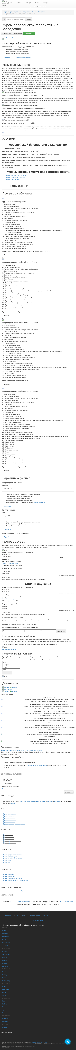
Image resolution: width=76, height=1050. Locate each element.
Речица (4, 960)
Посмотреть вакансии (9, 649)
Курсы (10, 3)
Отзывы (23, 915)
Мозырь (4, 963)
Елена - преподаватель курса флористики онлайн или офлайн (21, 750)
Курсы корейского (9, 818)
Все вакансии (69, 792)
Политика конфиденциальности (39, 1042)
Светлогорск (6, 954)
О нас (37, 3)
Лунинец (5, 1010)
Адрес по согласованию (10, 564)
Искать (29, 19)
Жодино (5, 945)
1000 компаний (65, 901)
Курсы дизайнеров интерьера (16, 177)
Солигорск (5, 936)
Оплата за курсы (34, 915)
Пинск (4, 1007)
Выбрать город (8, 37)
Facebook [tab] (14, 891)
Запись (19, 3)
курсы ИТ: (16, 849)
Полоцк (4, 975)
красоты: (14, 829)
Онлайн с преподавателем (11, 599)
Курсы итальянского (9, 820)
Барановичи (6, 1013)
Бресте (38, 801)
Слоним (5, 992)
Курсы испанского (9, 822)
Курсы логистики (8, 874)
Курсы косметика (8, 837)
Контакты (8, 915)
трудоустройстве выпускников (37, 765)
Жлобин (5, 966)
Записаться (29, 33)
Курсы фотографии (12, 179)
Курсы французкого (9, 814)
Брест (4, 1001)
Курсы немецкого (9, 816)
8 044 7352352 (42, 6)
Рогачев (4, 957)
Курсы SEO (7, 861)
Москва (4, 1027)
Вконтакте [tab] (5, 891)
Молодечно (6, 942)
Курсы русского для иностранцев (14, 824)
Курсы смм (6, 863)
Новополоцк (6, 981)
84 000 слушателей (19, 901)
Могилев (5, 1018)
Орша (4, 978)
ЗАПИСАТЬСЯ (8, 57)
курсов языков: (10, 808)
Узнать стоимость (40, 502)
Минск (4, 930)
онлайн (13, 803)
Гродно (44, 801)
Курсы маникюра (8, 839)
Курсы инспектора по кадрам (12, 878)
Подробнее (7, 537)
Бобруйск (5, 1021)
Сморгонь (5, 989)
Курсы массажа (8, 835)
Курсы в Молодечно (38, 12)
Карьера (28, 3)
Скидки (45, 3)
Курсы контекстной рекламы (12, 859)
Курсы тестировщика (10, 857)
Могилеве (50, 801)
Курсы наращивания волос (12, 841)
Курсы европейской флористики (20, 12)
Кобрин (4, 1004)
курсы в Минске (25, 801)
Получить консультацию (12, 33)
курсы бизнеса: (18, 869)
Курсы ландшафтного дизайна (16, 175)
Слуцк (4, 939)
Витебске (57, 801)
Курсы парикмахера (9, 843)
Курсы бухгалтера (9, 876)
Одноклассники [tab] (25, 891)
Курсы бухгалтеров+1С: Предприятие (15, 880)
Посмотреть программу (23, 57)
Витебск (5, 972)
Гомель (4, 951)
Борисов (5, 933)
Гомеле (33, 801)
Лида (4, 995)
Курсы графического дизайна (12, 855)
